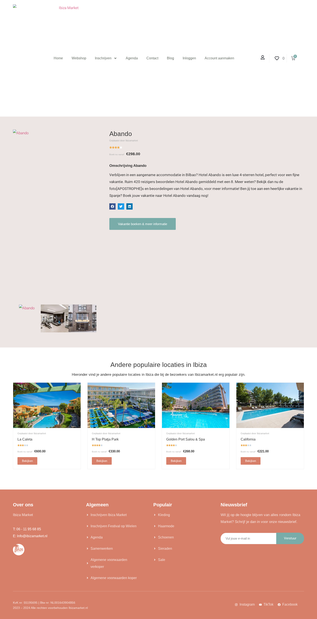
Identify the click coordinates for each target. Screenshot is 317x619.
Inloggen (189, 58)
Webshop (79, 58)
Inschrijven (103, 58)
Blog (170, 58)
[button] (112, 206)
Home (58, 58)
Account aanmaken (219, 58)
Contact (152, 58)
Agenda (132, 58)
